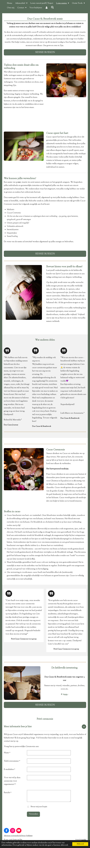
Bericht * (7, 792)
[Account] (46, 8)
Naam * (7, 752)
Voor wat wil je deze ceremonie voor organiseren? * (12, 781)
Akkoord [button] (80, 844)
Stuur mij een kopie (39, 806)
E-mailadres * (9, 769)
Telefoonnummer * (12, 761)
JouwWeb (83, 839)
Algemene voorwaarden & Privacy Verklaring (18, 836)
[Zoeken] (52, 8)
